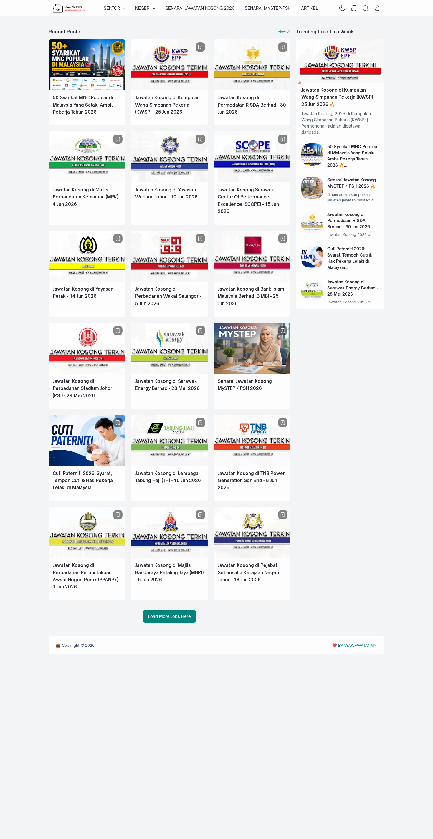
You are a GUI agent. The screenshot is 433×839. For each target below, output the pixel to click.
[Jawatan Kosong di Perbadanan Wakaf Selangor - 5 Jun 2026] (169, 279)
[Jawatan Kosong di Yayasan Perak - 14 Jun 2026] (87, 279)
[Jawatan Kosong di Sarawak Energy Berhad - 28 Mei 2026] (169, 372)
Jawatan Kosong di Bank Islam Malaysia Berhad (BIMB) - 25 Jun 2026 (251, 296)
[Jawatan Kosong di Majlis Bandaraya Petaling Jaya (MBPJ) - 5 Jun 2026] (169, 556)
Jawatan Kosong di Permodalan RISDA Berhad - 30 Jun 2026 (252, 105)
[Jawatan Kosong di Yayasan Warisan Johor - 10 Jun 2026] (169, 180)
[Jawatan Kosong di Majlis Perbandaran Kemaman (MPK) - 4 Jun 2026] (87, 180)
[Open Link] (377, 8)
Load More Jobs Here (169, 616)
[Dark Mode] (342, 8)
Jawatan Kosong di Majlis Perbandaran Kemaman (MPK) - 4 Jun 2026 (87, 197)
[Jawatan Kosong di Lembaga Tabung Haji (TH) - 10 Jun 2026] (169, 464)
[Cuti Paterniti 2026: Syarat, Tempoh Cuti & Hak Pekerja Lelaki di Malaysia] (87, 464)
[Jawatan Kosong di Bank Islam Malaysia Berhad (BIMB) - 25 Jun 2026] (252, 279)
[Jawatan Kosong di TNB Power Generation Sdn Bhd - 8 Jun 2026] (252, 464)
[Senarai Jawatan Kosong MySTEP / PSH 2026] (252, 372)
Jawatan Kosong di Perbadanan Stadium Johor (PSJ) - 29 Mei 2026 (82, 388)
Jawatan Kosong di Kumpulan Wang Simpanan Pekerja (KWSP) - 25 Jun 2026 (167, 105)
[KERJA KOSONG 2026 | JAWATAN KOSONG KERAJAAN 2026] (69, 8)
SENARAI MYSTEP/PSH (268, 8)
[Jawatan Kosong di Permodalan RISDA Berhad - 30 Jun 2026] (252, 88)
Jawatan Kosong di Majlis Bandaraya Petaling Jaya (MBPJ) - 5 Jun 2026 (169, 572)
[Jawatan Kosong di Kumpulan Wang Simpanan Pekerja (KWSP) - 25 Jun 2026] (169, 88)
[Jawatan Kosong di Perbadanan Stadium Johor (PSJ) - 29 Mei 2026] (87, 372)
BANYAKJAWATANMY (357, 645)
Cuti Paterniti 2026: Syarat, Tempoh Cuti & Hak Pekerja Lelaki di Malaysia (83, 481)
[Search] (365, 8)
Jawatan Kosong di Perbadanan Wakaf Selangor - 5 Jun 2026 (168, 296)
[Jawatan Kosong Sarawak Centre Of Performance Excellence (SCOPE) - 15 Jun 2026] (252, 180)
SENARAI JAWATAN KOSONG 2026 (200, 8)
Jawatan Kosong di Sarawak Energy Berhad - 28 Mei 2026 (352, 288)
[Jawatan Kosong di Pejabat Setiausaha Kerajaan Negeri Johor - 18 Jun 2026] (252, 556)
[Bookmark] (118, 47)
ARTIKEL (309, 8)
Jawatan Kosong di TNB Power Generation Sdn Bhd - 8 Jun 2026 (251, 481)
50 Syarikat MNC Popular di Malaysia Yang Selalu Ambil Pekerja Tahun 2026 (83, 105)
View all (284, 31)
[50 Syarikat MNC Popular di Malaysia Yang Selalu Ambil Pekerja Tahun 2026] (87, 88)
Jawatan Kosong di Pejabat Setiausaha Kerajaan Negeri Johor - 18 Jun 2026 (248, 572)
